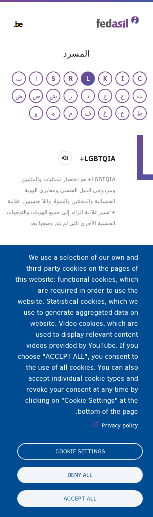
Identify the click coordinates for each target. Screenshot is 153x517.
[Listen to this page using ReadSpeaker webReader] (67, 157)
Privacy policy (120, 425)
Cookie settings (80, 451)
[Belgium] (18, 24)
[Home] (118, 22)
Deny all (80, 475)
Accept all (80, 498)
